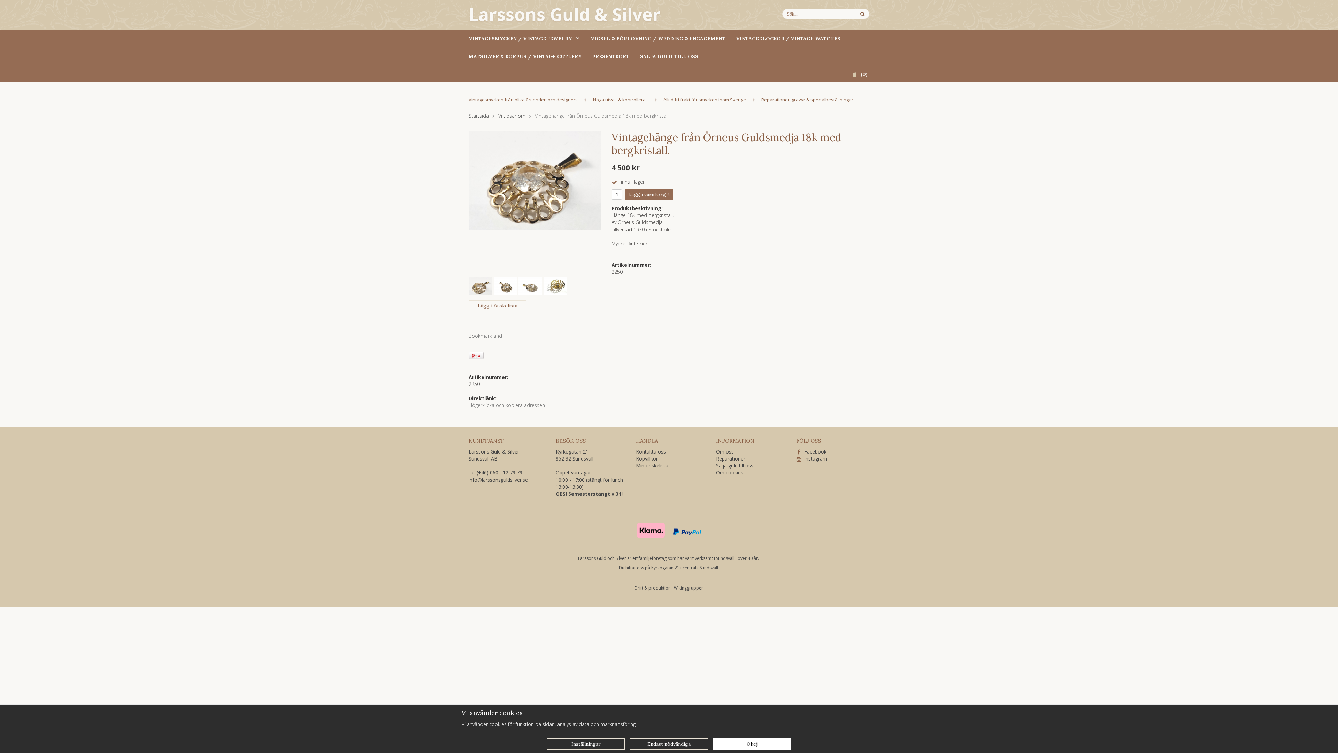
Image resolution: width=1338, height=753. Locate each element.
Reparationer (730, 458)
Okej (752, 744)
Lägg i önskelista (497, 306)
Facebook (813, 451)
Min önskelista (652, 465)
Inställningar (586, 744)
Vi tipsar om (511, 116)
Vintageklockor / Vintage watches (788, 39)
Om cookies (729, 472)
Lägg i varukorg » (649, 194)
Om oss (725, 451)
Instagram (814, 458)
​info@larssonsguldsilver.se (498, 480)
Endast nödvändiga (669, 744)
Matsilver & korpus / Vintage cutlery (525, 56)
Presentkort (611, 56)
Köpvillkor (647, 458)
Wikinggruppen (689, 588)
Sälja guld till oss (669, 56)
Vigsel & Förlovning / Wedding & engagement (658, 39)
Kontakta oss (651, 451)
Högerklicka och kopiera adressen (507, 405)
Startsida (479, 116)
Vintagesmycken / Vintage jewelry (520, 39)
